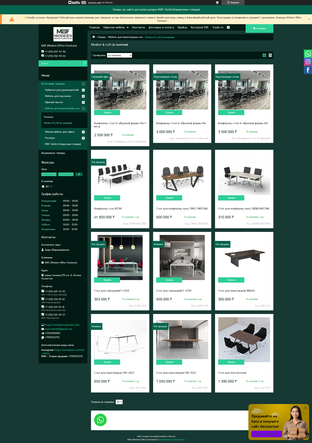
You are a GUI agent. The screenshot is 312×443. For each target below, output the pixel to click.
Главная (94, 27)
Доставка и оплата (161, 27)
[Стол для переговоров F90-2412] (120, 339)
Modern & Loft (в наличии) (58, 123)
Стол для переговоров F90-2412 (114, 372)
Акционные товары (53, 153)
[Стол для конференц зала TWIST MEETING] (182, 175)
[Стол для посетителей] (244, 339)
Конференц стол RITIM (108, 208)
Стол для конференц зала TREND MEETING (243, 208)
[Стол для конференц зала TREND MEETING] (244, 175)
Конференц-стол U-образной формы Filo (181, 123)
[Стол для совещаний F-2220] (120, 257)
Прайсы (182, 27)
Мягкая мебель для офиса (59, 131)
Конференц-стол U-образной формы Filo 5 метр (120, 125)
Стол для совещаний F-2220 (111, 290)
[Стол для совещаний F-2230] (182, 257)
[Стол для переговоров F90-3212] (182, 339)
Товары (101, 37)
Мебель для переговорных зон (125, 37)
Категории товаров (53, 83)
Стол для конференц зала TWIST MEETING (182, 208)
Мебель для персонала (58, 96)
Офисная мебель (114, 27)
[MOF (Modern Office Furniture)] (63, 34)
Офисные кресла (54, 102)
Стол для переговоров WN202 (236, 290)
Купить (107, 112)
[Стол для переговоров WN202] (244, 257)
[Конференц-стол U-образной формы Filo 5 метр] (120, 90)
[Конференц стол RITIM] (120, 175)
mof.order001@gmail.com (58, 329)
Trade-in (217, 27)
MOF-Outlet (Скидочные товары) (63, 144)
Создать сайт (94, 2)
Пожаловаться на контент (172, 439)
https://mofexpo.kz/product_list (62, 324)
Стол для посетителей (232, 372)
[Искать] (84, 63)
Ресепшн (50, 137)
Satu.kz (171, 436)
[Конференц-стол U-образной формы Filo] (182, 90)
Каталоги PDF (200, 27)
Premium (48, 117)
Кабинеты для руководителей (62, 89)
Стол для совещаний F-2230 (173, 290)
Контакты (138, 27)
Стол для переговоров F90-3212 (176, 372)
